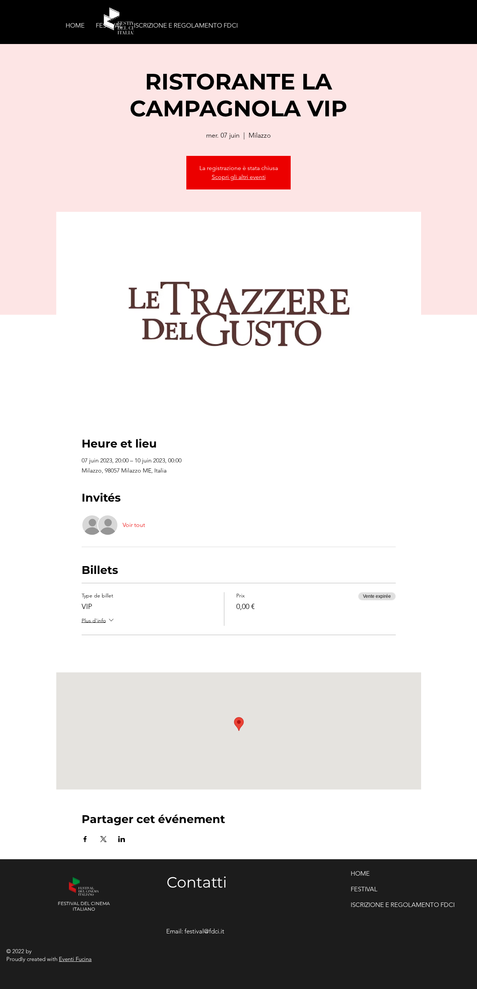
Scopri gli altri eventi (239, 176)
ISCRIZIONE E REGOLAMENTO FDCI (380, 904)
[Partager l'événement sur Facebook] (85, 839)
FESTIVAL (364, 889)
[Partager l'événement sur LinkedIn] (121, 839)
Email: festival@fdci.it (195, 931)
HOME (360, 873)
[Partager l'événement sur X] (103, 839)
